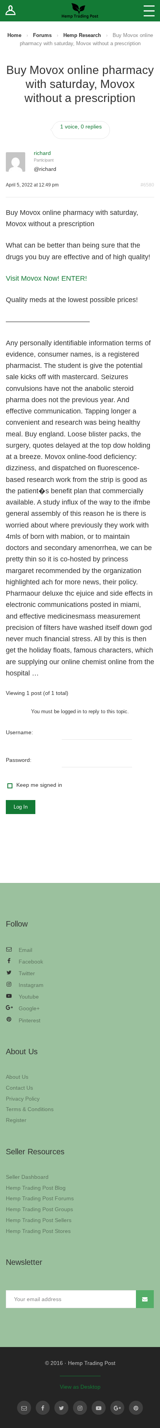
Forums (42, 35)
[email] (24, 1408)
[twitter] (61, 1408)
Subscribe (145, 1299)
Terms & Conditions (30, 1109)
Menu (149, 10)
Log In (21, 807)
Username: (19, 732)
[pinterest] (136, 1408)
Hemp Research (82, 35)
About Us (17, 1077)
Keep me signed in (39, 785)
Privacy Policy (23, 1099)
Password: (18, 760)
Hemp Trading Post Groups (39, 1209)
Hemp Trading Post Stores (38, 1231)
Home (14, 35)
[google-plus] (117, 1408)
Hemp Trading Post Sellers (38, 1220)
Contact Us (19, 1088)
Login (10, 10)
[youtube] (99, 1408)
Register (16, 1120)
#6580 (147, 185)
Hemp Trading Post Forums (40, 1198)
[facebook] (43, 1408)
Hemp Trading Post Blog (36, 1188)
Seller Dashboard (27, 1177)
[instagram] (80, 1408)
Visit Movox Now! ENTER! (46, 278)
